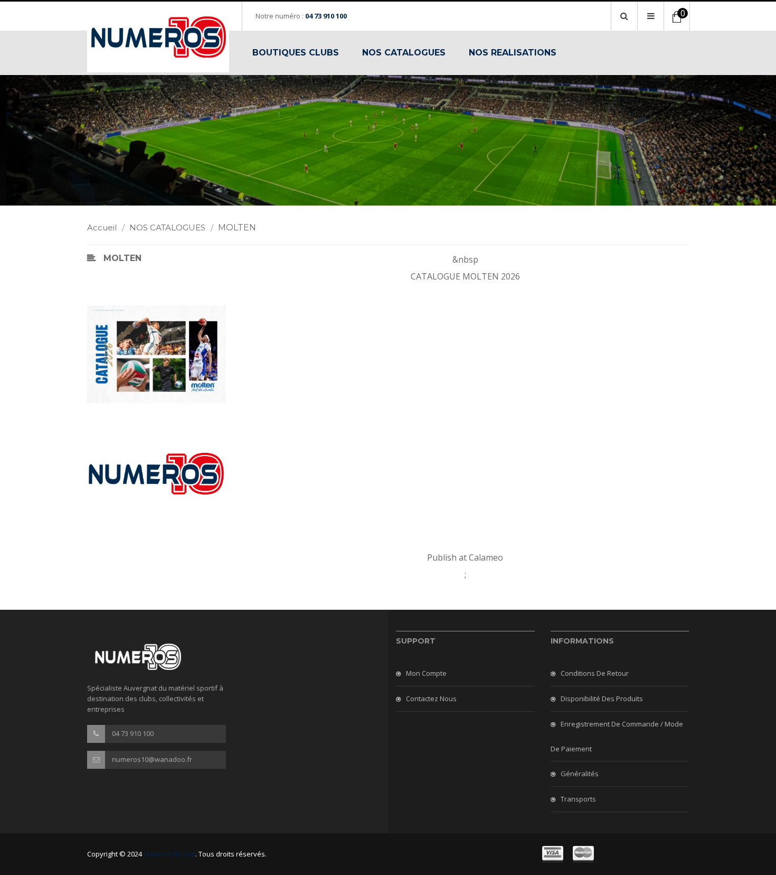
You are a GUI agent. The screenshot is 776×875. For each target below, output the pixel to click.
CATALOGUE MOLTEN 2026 (465, 276)
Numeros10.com (169, 854)
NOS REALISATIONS (512, 53)
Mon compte (426, 673)
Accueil (106, 227)
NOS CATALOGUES (404, 53)
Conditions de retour (595, 673)
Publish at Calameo (465, 557)
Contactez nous (431, 698)
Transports (578, 799)
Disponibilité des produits (602, 698)
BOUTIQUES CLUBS (295, 53)
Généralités (580, 773)
